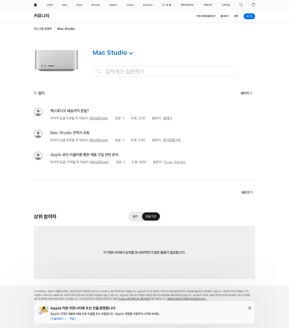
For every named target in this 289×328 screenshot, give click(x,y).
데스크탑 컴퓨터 (43, 29)
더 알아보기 (57, 319)
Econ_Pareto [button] (175, 162)
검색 (236, 16)
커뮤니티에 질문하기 (205, 16)
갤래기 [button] (167, 118)
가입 (71, 319)
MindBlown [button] (98, 118)
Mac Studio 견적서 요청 (69, 132)
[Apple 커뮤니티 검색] (99, 71)
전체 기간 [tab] (151, 218)
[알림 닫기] (249, 308)
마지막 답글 (64, 118)
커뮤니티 (41, 16)
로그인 (249, 16)
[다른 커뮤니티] (130, 53)
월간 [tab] (135, 218)
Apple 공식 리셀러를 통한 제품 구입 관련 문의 (84, 154)
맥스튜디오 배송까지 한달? (69, 110)
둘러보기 (225, 16)
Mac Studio (66, 29)
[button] (241, 5)
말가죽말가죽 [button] (172, 140)
